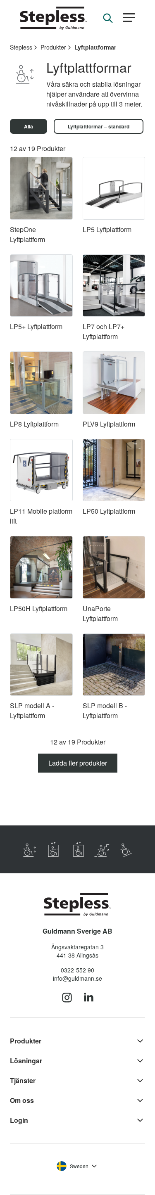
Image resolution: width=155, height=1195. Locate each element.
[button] (129, 18)
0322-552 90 (77, 970)
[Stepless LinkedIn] (88, 998)
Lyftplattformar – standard (98, 126)
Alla (28, 126)
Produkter (53, 47)
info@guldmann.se (77, 978)
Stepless (21, 47)
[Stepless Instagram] (67, 998)
